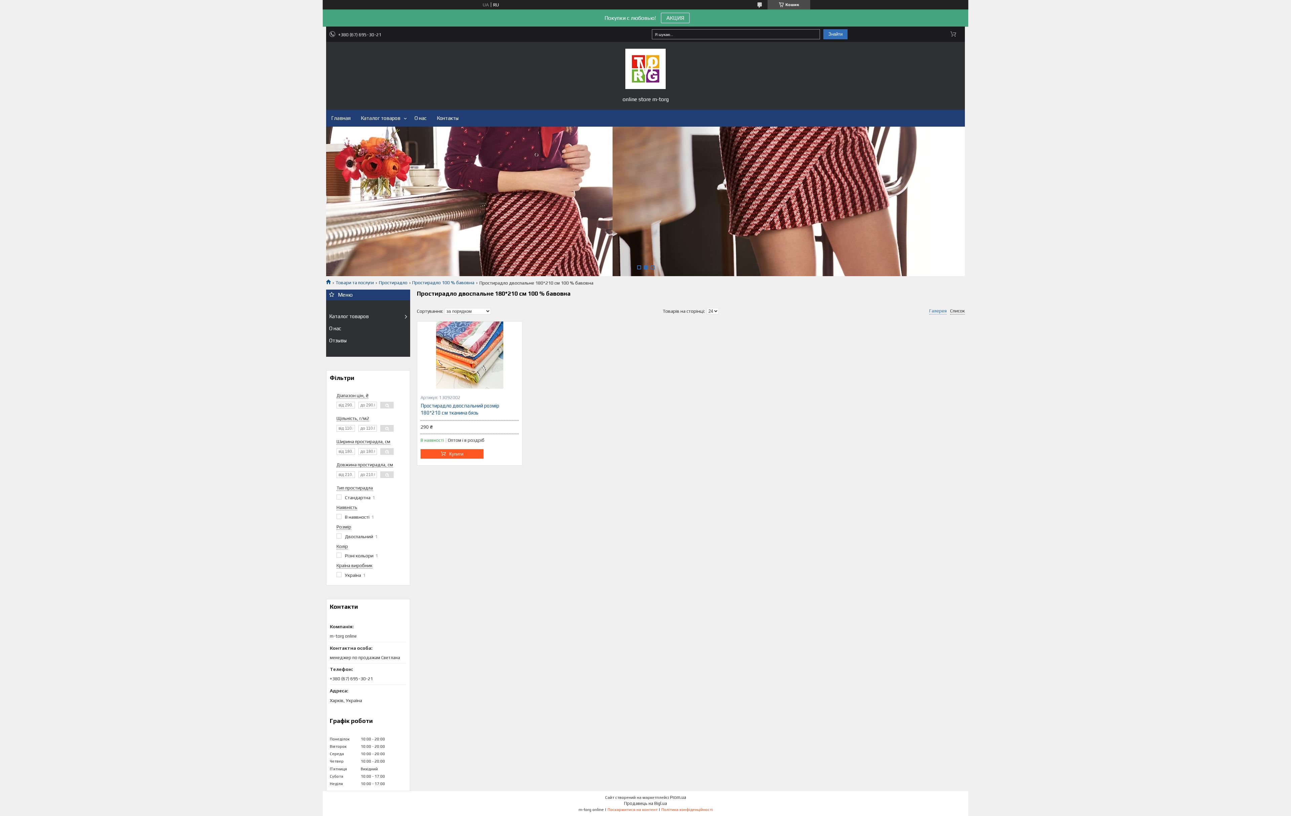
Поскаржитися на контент (633, 809)
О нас (421, 118)
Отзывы (338, 340)
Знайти (835, 34)
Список (957, 310)
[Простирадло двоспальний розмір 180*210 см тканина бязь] (469, 355)
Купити (456, 454)
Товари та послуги (355, 282)
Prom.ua (678, 797)
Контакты (448, 118)
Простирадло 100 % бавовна (443, 282)
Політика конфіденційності (687, 809)
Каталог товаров (380, 118)
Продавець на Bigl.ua (645, 803)
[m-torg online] (645, 69)
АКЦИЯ (675, 18)
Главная (341, 118)
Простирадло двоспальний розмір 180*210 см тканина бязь (460, 409)
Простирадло (393, 282)
